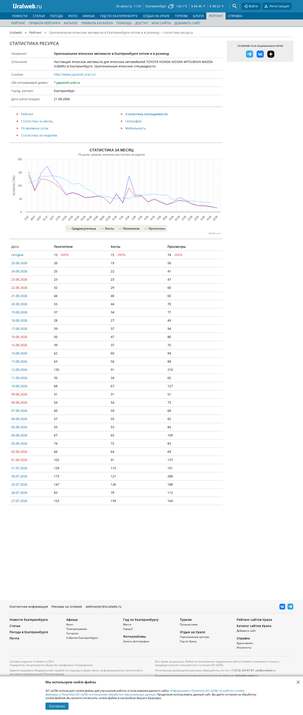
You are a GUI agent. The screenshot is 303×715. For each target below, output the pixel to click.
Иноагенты (244, 647)
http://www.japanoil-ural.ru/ (75, 74)
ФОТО (72, 16)
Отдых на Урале (192, 632)
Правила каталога (97, 23)
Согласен (57, 706)
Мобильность (135, 128)
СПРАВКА (235, 16)
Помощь (124, 23)
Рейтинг (18, 23)
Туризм (186, 619)
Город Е (128, 629)
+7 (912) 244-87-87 (242, 670)
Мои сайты (161, 23)
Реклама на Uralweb (66, 606)
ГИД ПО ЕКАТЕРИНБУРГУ (119, 16)
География (133, 121)
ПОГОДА (56, 16)
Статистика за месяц (37, 121)
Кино (69, 624)
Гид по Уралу (188, 641)
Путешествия (189, 624)
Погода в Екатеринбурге (29, 632)
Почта (14, 638)
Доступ (141, 23)
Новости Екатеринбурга (29, 619)
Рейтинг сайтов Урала (254, 619)
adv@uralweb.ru (265, 670)
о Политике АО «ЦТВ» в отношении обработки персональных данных (107, 694)
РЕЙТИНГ (216, 16)
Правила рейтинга (44, 23)
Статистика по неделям (39, 135)
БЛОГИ (198, 16)
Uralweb (16, 32)
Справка (243, 638)
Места (127, 624)
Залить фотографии (136, 641)
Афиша (72, 619)
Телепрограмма (76, 629)
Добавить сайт (188, 23)
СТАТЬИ (39, 16)
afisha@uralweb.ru (246, 676)
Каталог (71, 23)
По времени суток (34, 128)
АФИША (89, 16)
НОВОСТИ (20, 16)
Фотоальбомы (134, 636)
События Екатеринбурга (82, 638)
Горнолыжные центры (194, 637)
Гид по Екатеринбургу (141, 619)
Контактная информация (29, 606)
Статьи (15, 626)
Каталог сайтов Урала (254, 626)
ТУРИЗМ (181, 16)
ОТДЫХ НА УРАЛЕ (156, 16)
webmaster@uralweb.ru (104, 606)
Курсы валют (245, 643)
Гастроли (72, 633)
